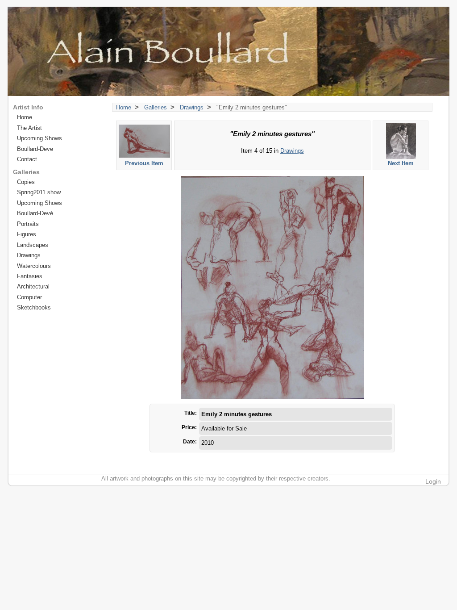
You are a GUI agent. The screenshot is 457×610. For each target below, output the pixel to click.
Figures (26, 234)
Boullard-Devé (35, 213)
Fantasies (29, 276)
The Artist (29, 128)
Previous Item (144, 163)
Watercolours (34, 266)
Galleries (155, 107)
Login (433, 481)
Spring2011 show (39, 192)
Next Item (401, 163)
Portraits (28, 224)
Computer (29, 297)
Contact (27, 159)
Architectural (33, 286)
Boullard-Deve (35, 149)
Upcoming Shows (39, 138)
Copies (26, 182)
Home (123, 107)
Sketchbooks (34, 307)
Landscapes (32, 245)
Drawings (192, 107)
